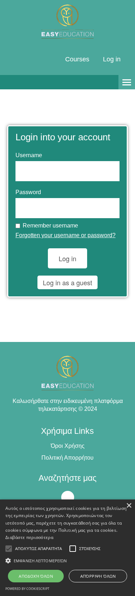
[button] (67, 560)
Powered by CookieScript (27, 588)
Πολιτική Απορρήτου (67, 458)
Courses (77, 59)
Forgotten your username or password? (65, 235)
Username (28, 155)
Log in (112, 59)
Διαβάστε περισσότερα (29, 537)
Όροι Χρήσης (68, 446)
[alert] (67, 547)
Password (28, 192)
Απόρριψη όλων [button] (98, 576)
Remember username (50, 225)
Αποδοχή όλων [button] (36, 576)
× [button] (128, 505)
